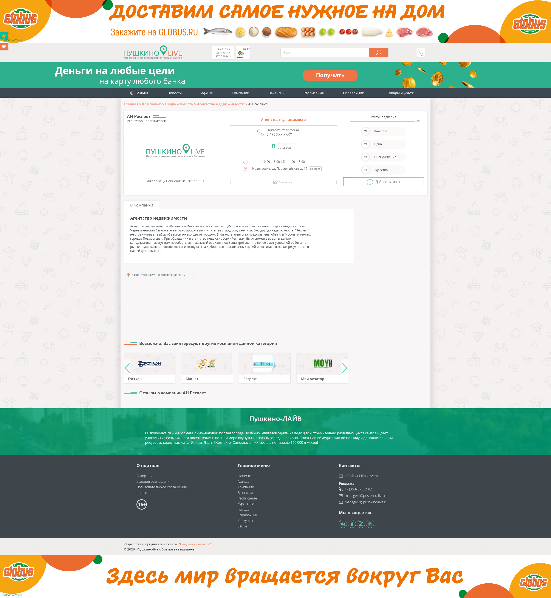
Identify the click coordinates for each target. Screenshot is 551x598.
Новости (174, 93)
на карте (315, 168)
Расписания (314, 93)
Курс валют (247, 503)
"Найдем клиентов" (194, 544)
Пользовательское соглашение (161, 487)
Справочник (353, 93)
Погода (243, 509)
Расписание (247, 498)
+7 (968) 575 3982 (358, 489)
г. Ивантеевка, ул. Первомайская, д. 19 (158, 274)
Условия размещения (153, 481)
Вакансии (277, 93)
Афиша (207, 93)
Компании (240, 93)
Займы (243, 526)
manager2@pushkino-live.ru (366, 502)
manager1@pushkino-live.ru (366, 495)
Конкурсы (245, 520)
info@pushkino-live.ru (361, 475)
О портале (144, 475)
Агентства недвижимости (283, 119)
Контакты (143, 492)
